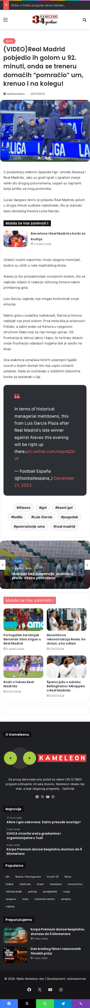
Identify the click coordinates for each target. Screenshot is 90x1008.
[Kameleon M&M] (45, 19)
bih (7, 876)
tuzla (25, 899)
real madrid (65, 526)
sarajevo (11, 899)
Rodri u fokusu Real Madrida (18, 684)
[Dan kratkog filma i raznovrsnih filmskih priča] (15, 955)
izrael (40, 884)
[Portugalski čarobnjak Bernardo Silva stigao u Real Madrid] (23, 619)
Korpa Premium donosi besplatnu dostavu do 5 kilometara (57, 931)
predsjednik (50, 891)
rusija (66, 891)
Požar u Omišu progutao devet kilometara (39, 5)
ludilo (17, 517)
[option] (45, 565)
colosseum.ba (76, 978)
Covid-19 (52, 876)
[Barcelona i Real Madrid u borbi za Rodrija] (15, 239)
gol (44, 507)
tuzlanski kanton (45, 899)
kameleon (56, 884)
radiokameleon (16, 93)
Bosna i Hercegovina (28, 876)
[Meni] (5, 21)
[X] (42, 797)
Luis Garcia (42, 517)
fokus (67, 876)
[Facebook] (37, 797)
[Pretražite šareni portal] (84, 21)
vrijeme (10, 906)
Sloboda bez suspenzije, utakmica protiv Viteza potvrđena (42, 576)
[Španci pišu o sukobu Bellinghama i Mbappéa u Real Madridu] (67, 666)
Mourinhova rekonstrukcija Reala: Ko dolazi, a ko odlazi (66, 639)
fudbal (9, 884)
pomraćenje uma (30, 526)
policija (32, 891)
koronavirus (75, 884)
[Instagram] (52, 797)
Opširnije (68, 788)
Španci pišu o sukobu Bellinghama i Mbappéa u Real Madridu (66, 686)
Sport (9, 41)
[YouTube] (47, 797)
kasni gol (65, 507)
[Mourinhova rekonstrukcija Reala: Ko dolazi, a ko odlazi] (67, 619)
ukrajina (66, 899)
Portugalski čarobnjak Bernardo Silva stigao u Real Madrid (22, 639)
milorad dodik (14, 891)
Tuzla (17, 561)
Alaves (24, 507)
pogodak (70, 517)
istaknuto (25, 884)
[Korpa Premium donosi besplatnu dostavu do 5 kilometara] (15, 935)
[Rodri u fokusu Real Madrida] (23, 666)
